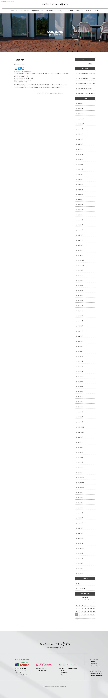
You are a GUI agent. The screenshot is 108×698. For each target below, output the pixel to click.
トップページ (12, 10)
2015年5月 (80, 452)
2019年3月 (80, 291)
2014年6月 (80, 508)
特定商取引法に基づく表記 (97, 676)
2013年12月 (81, 538)
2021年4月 (80, 184)
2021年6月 (80, 174)
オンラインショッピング (92, 10)
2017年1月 (80, 366)
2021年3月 (80, 190)
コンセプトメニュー (41, 670)
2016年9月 (80, 382)
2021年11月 (81, 154)
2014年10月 (81, 488)
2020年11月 (81, 205)
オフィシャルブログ (95, 666)
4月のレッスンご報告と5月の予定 (54, 93)
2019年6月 (80, 280)
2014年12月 (81, 477)
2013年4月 (80, 573)
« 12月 (76, 620)
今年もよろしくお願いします (85, 89)
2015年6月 (80, 447)
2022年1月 (80, 149)
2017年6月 (80, 346)
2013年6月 (80, 563)
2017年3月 (80, 356)
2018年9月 (80, 311)
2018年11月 (81, 306)
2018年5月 (80, 326)
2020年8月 (80, 220)
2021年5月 (80, 179)
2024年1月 (80, 114)
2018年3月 (80, 336)
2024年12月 (81, 109)
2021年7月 (80, 169)
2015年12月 (81, 427)
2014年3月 (80, 523)
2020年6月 (80, 230)
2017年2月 (80, 361)
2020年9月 (80, 215)
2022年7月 (80, 134)
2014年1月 (80, 533)
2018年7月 (80, 316)
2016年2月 (80, 417)
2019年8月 (80, 270)
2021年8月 (80, 164)
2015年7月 (80, 442)
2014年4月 (80, 518)
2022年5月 (80, 139)
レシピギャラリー (64, 672)
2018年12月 (81, 301)
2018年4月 (80, 331)
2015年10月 (81, 432)
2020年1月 (80, 255)
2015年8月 (80, 437)
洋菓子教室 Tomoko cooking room (56, 10)
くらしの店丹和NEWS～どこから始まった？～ (86, 78)
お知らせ (40, 93)
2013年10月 (81, 548)
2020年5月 (80, 235)
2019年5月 (80, 286)
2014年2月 (80, 528)
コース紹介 (62, 670)
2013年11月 (81, 543)
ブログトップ (85, 59)
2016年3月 (80, 412)
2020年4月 (80, 240)
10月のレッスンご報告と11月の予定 (86, 94)
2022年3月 (80, 144)
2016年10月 (81, 376)
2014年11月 (81, 483)
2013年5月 (80, 568)
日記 (79, 584)
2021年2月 (80, 195)
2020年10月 (81, 210)
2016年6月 (80, 397)
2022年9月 (80, 129)
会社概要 (71, 10)
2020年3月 (80, 245)
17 (79, 611)
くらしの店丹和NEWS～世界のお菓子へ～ (86, 73)
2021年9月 (80, 159)
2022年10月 (81, 124)
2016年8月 (80, 387)
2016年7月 (80, 392)
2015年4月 (80, 457)
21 (91, 611)
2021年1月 (80, 200)
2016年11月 (81, 371)
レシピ (61, 675)
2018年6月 (80, 321)
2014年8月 (80, 498)
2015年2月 (80, 467)
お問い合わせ (79, 10)
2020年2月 (80, 250)
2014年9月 (80, 493)
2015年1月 (80, 472)
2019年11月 (81, 260)
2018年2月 (80, 341)
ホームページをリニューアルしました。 (86, 83)
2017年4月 (80, 351)
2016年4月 (80, 407)
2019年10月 (81, 265)
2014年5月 (80, 513)
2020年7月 (80, 225)
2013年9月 (80, 553)
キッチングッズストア (21, 675)
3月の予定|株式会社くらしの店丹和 (7, 1)
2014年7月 (80, 503)
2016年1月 (80, 422)
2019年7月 (80, 275)
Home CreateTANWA (22, 10)
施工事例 (18, 672)
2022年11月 (81, 119)
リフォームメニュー (21, 670)
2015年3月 (80, 462)
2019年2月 (80, 296)
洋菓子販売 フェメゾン (37, 10)
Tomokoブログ (81, 589)
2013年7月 (80, 558)
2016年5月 (80, 402)
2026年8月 (80, 104)
